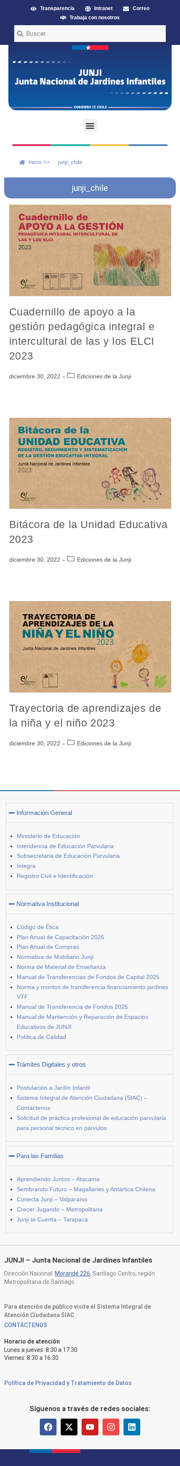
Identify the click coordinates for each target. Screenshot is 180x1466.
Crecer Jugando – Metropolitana (60, 1209)
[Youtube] (90, 1427)
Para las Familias (40, 1155)
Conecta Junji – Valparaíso (52, 1199)
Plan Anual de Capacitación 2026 (60, 937)
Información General (44, 812)
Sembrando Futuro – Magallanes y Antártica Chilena (86, 1189)
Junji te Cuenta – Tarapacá (52, 1219)
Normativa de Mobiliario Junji (55, 956)
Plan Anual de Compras (48, 946)
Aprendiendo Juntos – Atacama (58, 1179)
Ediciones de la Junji (104, 376)
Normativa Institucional (47, 903)
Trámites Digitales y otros (51, 1064)
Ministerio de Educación (48, 836)
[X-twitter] (69, 1427)
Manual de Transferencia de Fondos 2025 (72, 1006)
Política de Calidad (41, 1037)
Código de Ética (38, 927)
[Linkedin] (131, 1427)
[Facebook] (48, 1427)
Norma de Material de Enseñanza (61, 966)
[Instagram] (111, 1427)
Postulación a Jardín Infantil (53, 1087)
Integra (26, 865)
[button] (90, 126)
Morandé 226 (72, 1273)
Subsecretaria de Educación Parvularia (68, 855)
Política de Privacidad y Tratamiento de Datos (68, 1383)
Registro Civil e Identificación (55, 875)
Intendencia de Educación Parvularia (65, 846)
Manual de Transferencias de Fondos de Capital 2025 (88, 977)
